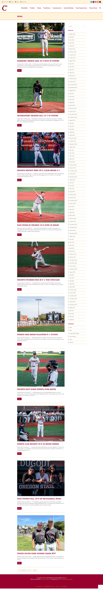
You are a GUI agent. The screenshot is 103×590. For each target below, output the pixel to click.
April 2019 (72, 248)
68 (35, 570)
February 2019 (73, 254)
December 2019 (73, 224)
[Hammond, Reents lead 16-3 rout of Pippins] (41, 40)
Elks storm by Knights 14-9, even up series (38, 225)
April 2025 (72, 72)
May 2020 (72, 209)
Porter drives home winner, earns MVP (36, 553)
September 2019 (73, 233)
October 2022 (73, 141)
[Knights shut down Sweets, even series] (41, 368)
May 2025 (72, 69)
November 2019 (73, 227)
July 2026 (72, 37)
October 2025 (73, 57)
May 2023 (72, 129)
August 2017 (72, 307)
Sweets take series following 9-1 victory (37, 334)
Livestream (24, 1)
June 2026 (72, 40)
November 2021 (73, 171)
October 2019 (73, 230)
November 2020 (73, 200)
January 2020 (73, 221)
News (71, 339)
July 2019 (72, 239)
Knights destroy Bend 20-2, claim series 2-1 (38, 170)
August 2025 (72, 60)
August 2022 (72, 147)
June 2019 (72, 242)
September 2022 (73, 144)
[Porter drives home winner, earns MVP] (41, 533)
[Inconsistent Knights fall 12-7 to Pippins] (41, 95)
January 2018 (73, 292)
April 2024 (72, 102)
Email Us (12, 1)
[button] (100, 8)
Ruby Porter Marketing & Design (65, 579)
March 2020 (72, 215)
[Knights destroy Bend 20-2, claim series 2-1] (41, 149)
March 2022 (72, 162)
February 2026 (73, 51)
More (19, 70)
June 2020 (72, 206)
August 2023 (72, 120)
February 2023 (73, 138)
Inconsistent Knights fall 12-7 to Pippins (37, 115)
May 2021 (72, 188)
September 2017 (73, 304)
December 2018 (73, 260)
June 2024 (72, 96)
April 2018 (72, 283)
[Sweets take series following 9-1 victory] (41, 314)
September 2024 (73, 87)
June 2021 (72, 185)
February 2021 (73, 194)
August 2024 (72, 90)
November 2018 (73, 263)
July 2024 (72, 93)
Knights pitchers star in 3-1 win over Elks (38, 280)
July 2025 (72, 63)
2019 (71, 330)
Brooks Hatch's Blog (74, 333)
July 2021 (72, 182)
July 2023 (72, 123)
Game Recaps (73, 336)
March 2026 (72, 49)
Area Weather (64, 586)
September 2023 (73, 117)
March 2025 (72, 75)
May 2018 (72, 281)
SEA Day (71, 342)
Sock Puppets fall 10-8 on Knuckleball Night (39, 499)
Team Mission (39, 586)
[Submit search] (84, 26)
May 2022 (72, 156)
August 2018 (72, 272)
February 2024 (73, 108)
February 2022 (73, 165)
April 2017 (72, 319)
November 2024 (73, 84)
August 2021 (72, 179)
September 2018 (73, 269)
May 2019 (72, 245)
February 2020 (73, 218)
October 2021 (73, 173)
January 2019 (73, 257)
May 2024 (72, 99)
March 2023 (72, 135)
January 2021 (73, 197)
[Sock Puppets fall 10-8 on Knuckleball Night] (41, 478)
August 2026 (72, 34)
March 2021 (72, 191)
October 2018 (73, 266)
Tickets (17, 1)
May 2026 (72, 43)
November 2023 (73, 114)
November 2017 (73, 298)
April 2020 (72, 212)
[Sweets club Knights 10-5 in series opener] (41, 423)
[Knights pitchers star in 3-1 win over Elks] (41, 259)
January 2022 (73, 167)
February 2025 (73, 78)
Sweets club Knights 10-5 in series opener (38, 444)
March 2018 (72, 287)
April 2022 (72, 159)
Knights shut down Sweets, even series (36, 389)
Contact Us (57, 586)
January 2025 (73, 81)
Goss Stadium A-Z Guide (49, 586)
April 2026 (72, 46)
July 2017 (72, 310)
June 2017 (72, 313)
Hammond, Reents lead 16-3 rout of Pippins (38, 61)
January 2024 (73, 111)
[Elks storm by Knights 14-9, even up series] (41, 204)
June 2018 (72, 278)
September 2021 (73, 176)
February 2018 (73, 289)
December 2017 (73, 295)
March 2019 (72, 251)
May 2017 (72, 316)
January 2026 (73, 55)
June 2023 (72, 126)
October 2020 (73, 203)
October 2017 (72, 301)
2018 (71, 327)
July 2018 (72, 275)
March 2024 (72, 105)
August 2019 (72, 236)
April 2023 (72, 132)
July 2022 (72, 150)
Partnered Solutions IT (46, 579)
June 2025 (72, 66)
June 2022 (72, 153)
